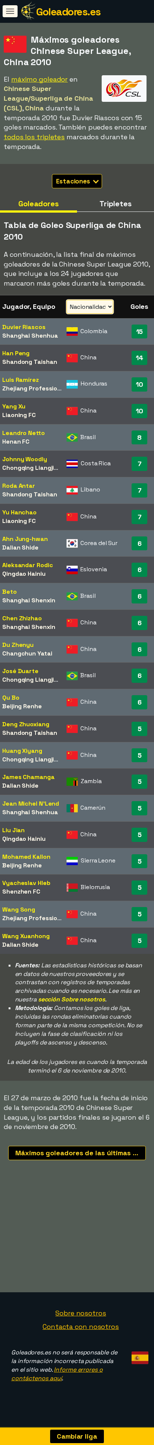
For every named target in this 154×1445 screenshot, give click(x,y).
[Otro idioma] (139, 1355)
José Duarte (20, 671)
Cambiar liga (77, 1436)
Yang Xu (13, 406)
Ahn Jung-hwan (25, 539)
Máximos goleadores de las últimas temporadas (80, 1153)
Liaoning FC (19, 415)
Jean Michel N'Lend (30, 803)
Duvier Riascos (24, 327)
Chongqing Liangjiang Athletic (46, 468)
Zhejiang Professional (34, 388)
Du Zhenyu (18, 645)
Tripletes (115, 204)
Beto (9, 592)
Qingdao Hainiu (24, 574)
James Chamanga (28, 777)
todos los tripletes (34, 137)
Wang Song (18, 909)
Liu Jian (13, 830)
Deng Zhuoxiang (25, 724)
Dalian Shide (20, 547)
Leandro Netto (23, 433)
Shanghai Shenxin (28, 600)
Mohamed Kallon (26, 857)
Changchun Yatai (27, 653)
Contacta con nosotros (81, 1326)
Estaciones (74, 181)
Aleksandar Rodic (27, 565)
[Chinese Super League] (124, 95)
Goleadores (38, 204)
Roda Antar (18, 486)
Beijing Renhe (22, 706)
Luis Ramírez (20, 380)
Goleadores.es (68, 11)
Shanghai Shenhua (30, 336)
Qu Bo (10, 698)
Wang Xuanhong (26, 936)
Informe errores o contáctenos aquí (57, 1374)
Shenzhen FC (21, 891)
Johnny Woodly (24, 459)
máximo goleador (39, 79)
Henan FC (16, 441)
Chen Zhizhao (22, 618)
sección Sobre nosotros (71, 999)
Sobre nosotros (80, 1313)
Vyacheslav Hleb (26, 883)
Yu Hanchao (19, 512)
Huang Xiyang (22, 751)
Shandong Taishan (29, 362)
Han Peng (16, 353)
